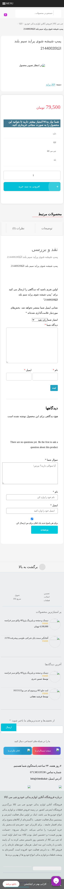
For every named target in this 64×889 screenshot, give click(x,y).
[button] (9, 3)
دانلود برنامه (11, 884)
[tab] (49, 228)
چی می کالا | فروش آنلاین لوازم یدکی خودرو (44, 23)
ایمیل (27, 370)
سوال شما (51, 460)
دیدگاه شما (51, 325)
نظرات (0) (18, 228)
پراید (48, 84)
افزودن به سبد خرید (29, 186)
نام (55, 370)
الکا (20, 23)
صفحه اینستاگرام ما (43, 751)
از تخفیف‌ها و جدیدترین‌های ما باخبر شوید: (32, 720)
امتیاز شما (52, 319)
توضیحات (46, 228)
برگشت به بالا (28, 567)
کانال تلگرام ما (14, 751)
